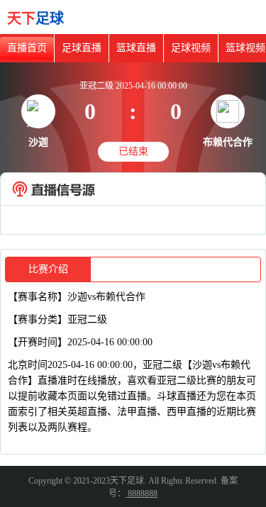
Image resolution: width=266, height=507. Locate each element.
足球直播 (81, 48)
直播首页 (27, 48)
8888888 (141, 493)
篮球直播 (136, 48)
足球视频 (191, 48)
